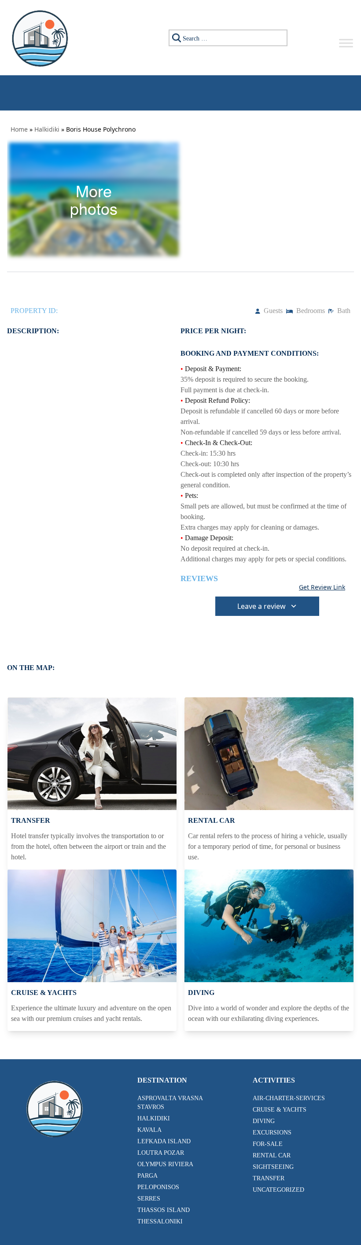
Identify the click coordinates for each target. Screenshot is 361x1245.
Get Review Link (322, 587)
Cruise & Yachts (279, 1109)
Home (19, 129)
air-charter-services (289, 1098)
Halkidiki (46, 129)
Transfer (268, 1178)
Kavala (149, 1130)
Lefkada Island (164, 1141)
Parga (147, 1175)
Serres (148, 1198)
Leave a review (261, 606)
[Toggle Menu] (346, 43)
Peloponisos (158, 1187)
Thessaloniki (160, 1221)
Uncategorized (278, 1189)
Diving (264, 1121)
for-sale (268, 1144)
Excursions (272, 1132)
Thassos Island (163, 1210)
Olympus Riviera (165, 1164)
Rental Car (272, 1155)
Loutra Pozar (160, 1152)
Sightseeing (273, 1167)
